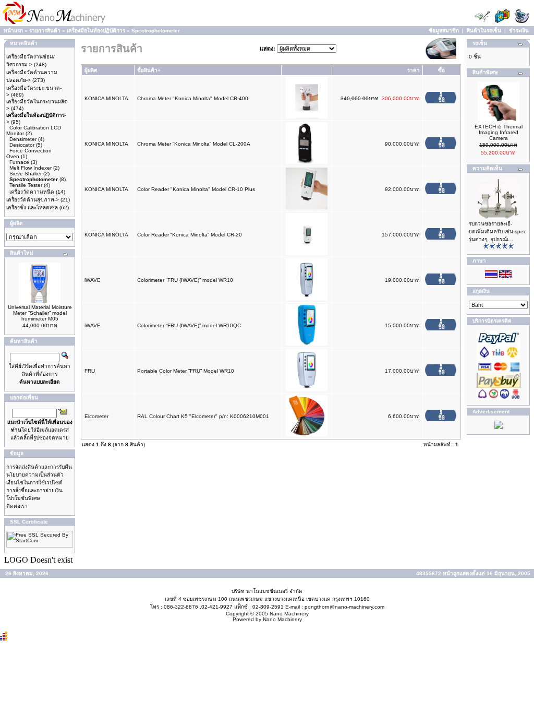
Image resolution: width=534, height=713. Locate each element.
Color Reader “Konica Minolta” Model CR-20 (189, 234)
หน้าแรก (13, 30)
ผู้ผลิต (91, 70)
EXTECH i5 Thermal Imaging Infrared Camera (499, 132)
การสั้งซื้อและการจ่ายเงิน (34, 490)
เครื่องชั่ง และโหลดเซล (32, 207)
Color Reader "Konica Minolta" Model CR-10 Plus (196, 189)
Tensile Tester (25, 185)
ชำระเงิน (519, 30)
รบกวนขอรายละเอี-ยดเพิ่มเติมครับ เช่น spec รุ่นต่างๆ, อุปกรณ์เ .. (497, 231)
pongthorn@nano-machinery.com (344, 607)
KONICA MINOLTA (106, 98)
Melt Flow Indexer (30, 168)
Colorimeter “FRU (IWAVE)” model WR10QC (189, 325)
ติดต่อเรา (17, 506)
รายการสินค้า (44, 30)
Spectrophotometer (155, 30)
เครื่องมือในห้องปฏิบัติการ (96, 30)
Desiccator (21, 145)
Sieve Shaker (25, 173)
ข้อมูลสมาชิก (444, 30)
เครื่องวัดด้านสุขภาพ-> (32, 200)
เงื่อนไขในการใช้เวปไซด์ (34, 482)
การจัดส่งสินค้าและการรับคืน (39, 467)
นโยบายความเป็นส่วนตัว (35, 475)
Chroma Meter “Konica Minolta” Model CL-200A (193, 144)
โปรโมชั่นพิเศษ (23, 498)
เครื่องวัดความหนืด (31, 192)
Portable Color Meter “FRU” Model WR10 (185, 371)
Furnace (19, 162)
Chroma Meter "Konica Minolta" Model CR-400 (192, 98)
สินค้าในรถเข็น (484, 30)
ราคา (413, 70)
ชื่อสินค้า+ (149, 70)
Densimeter (23, 139)
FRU (89, 371)
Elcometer (96, 416)
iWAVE (92, 280)
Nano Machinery (289, 613)
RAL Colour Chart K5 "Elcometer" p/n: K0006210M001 (203, 416)
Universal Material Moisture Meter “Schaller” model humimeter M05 (40, 313)
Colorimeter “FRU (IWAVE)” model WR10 (185, 280)
